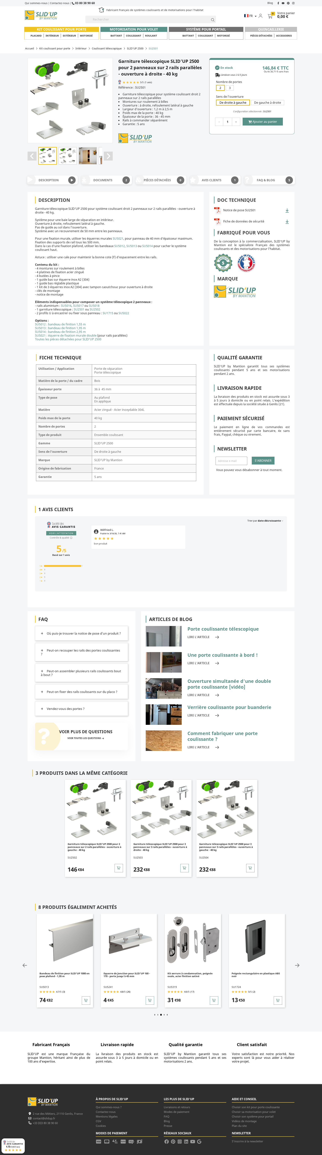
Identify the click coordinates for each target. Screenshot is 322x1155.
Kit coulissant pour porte (61, 29)
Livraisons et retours (177, 1107)
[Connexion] (263, 16)
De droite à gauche (233, 103)
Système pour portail (206, 29)
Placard (36, 35)
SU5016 (66, 306)
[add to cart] (119, 868)
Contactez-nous (59, 3)
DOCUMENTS (110, 180)
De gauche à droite (267, 103)
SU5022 (124, 313)
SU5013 (132, 246)
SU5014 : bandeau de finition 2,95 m (60, 332)
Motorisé (86, 35)
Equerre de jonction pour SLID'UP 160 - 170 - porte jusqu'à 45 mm (127, 975)
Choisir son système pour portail (253, 1116)
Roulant (151, 35)
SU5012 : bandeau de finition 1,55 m (60, 324)
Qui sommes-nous (36, 3)
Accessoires (284, 35)
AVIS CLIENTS (219, 180)
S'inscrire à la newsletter (247, 1141)
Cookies (101, 1126)
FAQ (166, 1116)
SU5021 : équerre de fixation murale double (66, 335)
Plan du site (239, 1126)
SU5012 (119, 246)
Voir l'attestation (61, 533)
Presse (168, 1126)
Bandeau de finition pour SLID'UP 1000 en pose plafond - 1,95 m (65, 975)
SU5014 (147, 246)
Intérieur (52, 35)
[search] (211, 19)
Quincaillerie (271, 29)
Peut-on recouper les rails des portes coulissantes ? (80, 652)
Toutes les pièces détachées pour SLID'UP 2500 (68, 339)
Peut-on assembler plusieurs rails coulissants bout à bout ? (81, 673)
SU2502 (95, 309)
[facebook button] (279, 3)
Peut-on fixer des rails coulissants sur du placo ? (81, 692)
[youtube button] (283, 3)
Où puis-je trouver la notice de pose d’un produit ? (83, 633)
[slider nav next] (288, 965)
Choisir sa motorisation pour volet (254, 1112)
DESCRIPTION (49, 180)
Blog (270, 3)
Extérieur (69, 35)
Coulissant (133, 35)
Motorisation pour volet (134, 29)
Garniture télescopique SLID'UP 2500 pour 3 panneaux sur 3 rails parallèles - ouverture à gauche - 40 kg (226, 847)
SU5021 (118, 238)
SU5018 (94, 306)
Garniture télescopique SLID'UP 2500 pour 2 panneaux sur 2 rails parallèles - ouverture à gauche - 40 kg (94, 847)
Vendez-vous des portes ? (65, 709)
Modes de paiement (176, 1112)
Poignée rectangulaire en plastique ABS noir (256, 975)
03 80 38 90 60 (84, 3)
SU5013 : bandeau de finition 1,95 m (60, 328)
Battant (116, 35)
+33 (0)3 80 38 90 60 (45, 1123)
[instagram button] (292, 3)
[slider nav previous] (33, 965)
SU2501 (79, 309)
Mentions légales (107, 1116)
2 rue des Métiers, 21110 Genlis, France (58, 1113)
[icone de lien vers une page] (100, 1141)
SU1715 (108, 313)
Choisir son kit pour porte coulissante (256, 1107)
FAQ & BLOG (273, 180)
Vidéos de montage (244, 1121)
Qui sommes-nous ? (109, 1107)
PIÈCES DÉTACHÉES (162, 180)
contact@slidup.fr (44, 1118)
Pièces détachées (261, 35)
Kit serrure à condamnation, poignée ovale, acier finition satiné (190, 975)
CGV (98, 1121)
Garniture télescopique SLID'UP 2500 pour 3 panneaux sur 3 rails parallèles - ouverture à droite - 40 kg (160, 847)
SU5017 (78, 306)
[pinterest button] (288, 3)
